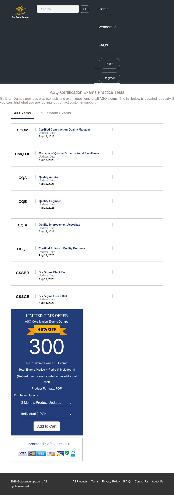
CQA (22, 178)
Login (109, 63)
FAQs (103, 45)
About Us (157, 481)
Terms (95, 481)
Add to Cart (46, 426)
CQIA (22, 225)
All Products (80, 481)
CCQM (22, 130)
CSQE (22, 249)
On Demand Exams (54, 113)
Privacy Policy (111, 481)
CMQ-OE (23, 154)
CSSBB (22, 273)
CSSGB (22, 296)
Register (109, 78)
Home (103, 9)
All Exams (22, 113)
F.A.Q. (127, 481)
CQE (22, 201)
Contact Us (142, 481)
